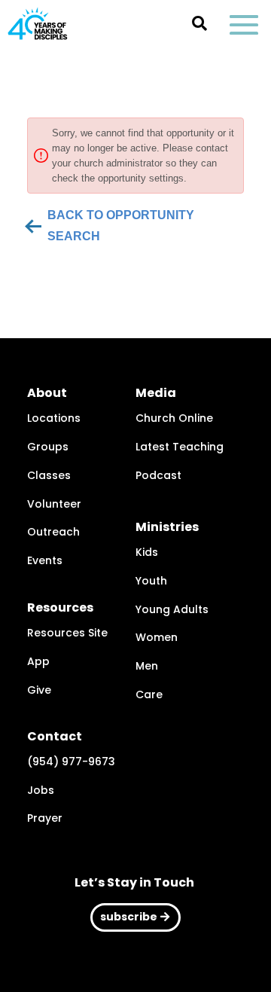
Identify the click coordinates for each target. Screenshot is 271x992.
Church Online (174, 418)
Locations (54, 418)
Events (44, 560)
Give (39, 689)
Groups (48, 446)
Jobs (40, 790)
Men (147, 665)
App (38, 661)
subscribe (128, 916)
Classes (49, 475)
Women (157, 637)
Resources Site (67, 632)
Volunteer (54, 503)
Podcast (158, 475)
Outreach (53, 531)
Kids (147, 552)
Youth (151, 580)
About (47, 392)
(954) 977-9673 (71, 761)
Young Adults (172, 609)
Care (149, 694)
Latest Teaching (180, 446)
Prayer (44, 818)
